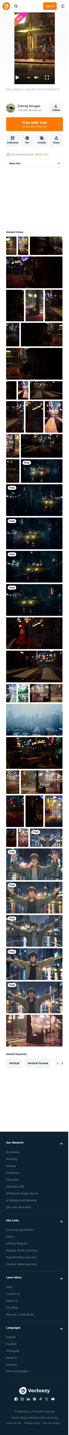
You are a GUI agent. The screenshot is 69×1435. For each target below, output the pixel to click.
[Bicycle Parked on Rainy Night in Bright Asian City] (34, 967)
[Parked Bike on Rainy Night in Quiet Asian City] (34, 417)
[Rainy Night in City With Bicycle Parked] (11, 246)
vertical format (38, 1252)
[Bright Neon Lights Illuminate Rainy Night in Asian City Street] (49, 470)
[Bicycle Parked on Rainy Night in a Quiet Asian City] (34, 292)
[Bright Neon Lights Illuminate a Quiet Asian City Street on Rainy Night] (30, 994)
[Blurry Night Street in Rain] (15, 1000)
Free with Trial (34, 124)
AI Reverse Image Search (22, 1382)
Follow (56, 110)
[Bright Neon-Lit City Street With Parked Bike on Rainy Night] (15, 325)
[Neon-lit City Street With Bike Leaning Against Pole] (22, 265)
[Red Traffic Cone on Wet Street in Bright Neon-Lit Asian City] (15, 503)
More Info (15, 163)
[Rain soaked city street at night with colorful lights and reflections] (27, 938)
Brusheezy (13, 1341)
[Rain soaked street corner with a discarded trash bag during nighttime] (34, 1220)
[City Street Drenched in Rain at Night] (23, 246)
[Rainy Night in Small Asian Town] (12, 913)
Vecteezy (11, 1348)
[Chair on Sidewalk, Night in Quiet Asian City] (12, 557)
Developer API (15, 1375)
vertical (14, 1252)
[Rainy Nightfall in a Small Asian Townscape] (34, 325)
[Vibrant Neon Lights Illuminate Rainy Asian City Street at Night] (34, 884)
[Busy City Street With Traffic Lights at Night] (34, 503)
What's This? (41, 154)
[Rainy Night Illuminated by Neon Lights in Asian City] (32, 354)
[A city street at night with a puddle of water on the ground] (23, 804)
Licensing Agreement (20, 1419)
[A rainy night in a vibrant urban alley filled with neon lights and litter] (22, 824)
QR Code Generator (18, 1396)
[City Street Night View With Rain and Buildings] (11, 804)
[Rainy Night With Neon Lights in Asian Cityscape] (15, 358)
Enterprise (13, 1362)
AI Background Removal (21, 1389)
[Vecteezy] (6, 6)
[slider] (28, 77)
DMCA (10, 1426)
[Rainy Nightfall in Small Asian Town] (51, 499)
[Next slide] (54, 1252)
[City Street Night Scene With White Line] (23, 443)
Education (12, 1369)
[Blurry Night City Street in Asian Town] (42, 994)
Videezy (11, 1355)
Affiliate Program (17, 1432)
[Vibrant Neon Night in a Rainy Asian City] (15, 967)
